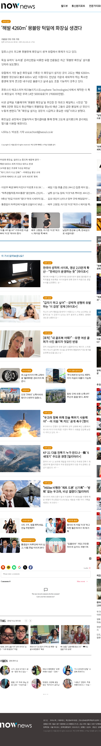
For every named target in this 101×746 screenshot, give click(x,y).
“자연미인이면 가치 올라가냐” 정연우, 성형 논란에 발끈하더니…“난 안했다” (74, 647)
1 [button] (43, 694)
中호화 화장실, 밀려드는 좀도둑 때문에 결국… (20, 159)
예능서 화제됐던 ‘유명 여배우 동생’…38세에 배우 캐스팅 (51, 672)
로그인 (45, 720)
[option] (44, 638)
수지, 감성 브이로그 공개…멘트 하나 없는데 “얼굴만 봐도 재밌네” (19, 672)
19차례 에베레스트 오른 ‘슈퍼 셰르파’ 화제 (19, 176)
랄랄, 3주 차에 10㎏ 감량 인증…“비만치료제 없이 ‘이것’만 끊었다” (19, 685)
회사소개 (53, 720)
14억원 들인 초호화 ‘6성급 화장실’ (15, 168)
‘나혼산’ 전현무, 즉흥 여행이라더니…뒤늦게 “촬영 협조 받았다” (82, 685)
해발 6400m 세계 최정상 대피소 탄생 (16, 163)
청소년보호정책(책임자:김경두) (89, 720)
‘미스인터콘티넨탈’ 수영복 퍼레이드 (82, 670)
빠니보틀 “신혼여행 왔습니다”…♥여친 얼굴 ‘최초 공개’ (44, 647)
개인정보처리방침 (71, 720)
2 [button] (45, 694)
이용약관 (61, 720)
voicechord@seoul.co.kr (39, 132)
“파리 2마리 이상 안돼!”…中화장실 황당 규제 (20, 172)
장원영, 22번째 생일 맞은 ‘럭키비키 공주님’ (51, 683)
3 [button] (47, 694)
